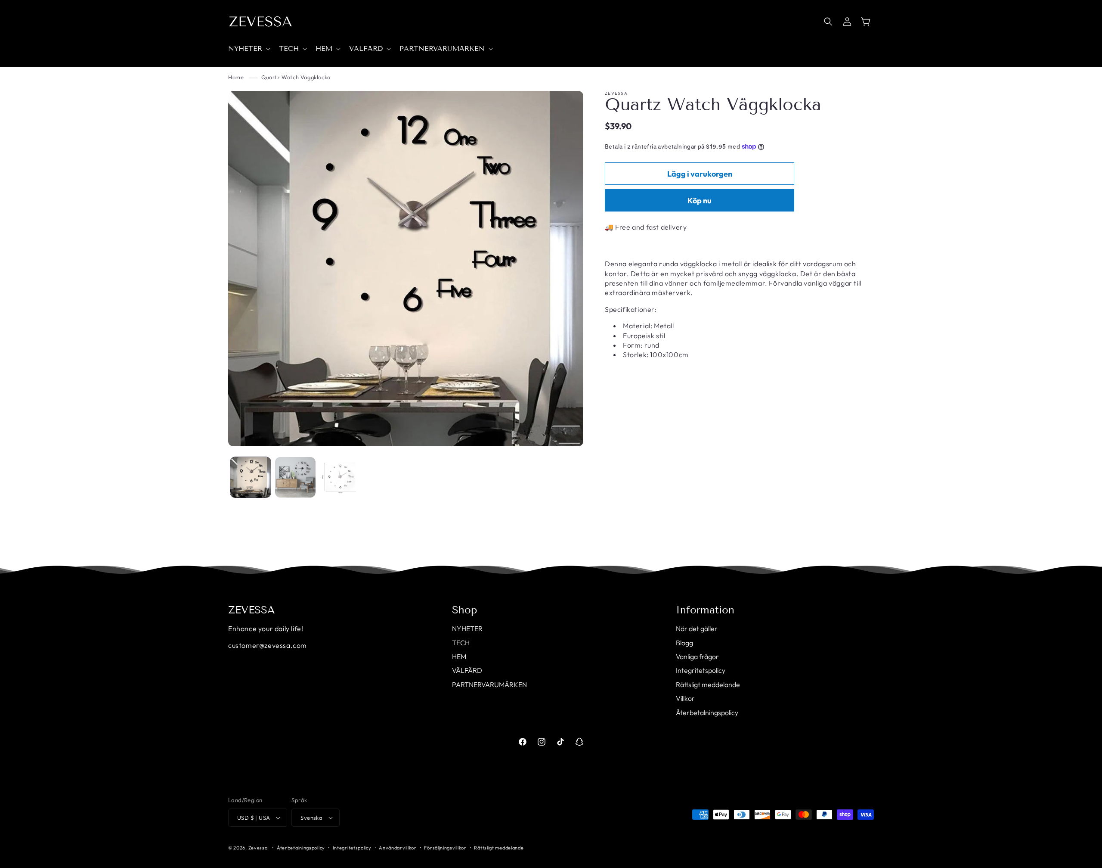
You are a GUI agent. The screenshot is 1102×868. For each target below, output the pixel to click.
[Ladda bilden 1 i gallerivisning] (250, 477)
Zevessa (258, 848)
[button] (248, 49)
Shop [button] (464, 610)
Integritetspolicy (700, 670)
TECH (461, 642)
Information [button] (705, 610)
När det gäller (697, 628)
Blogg (684, 642)
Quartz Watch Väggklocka (296, 77)
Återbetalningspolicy (707, 712)
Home (236, 77)
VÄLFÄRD (467, 670)
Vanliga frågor (697, 656)
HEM (459, 656)
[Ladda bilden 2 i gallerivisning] (295, 477)
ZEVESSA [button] (251, 610)
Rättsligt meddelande (708, 684)
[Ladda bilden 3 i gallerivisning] (340, 477)
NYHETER (467, 628)
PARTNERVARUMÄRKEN (489, 684)
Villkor (685, 698)
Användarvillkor (398, 848)
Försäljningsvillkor (445, 848)
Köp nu (699, 200)
